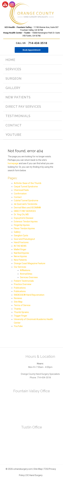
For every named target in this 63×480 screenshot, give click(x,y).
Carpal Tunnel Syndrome (26, 186)
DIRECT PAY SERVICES (25, 211)
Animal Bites (26, 274)
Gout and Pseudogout (24, 239)
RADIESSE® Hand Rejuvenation (29, 295)
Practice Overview (22, 284)
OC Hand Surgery (34, 475)
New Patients (20, 260)
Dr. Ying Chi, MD (21, 214)
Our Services (20, 267)
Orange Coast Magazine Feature (29, 263)
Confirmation (20, 193)
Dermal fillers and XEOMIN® (27, 207)
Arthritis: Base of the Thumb (27, 183)
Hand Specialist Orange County (31, 14)
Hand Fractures (21, 242)
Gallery (17, 232)
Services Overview (29, 277)
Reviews (18, 298)
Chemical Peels (21, 190)
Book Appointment (31, 50)
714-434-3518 (31, 43)
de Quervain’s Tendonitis (25, 204)
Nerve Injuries (20, 256)
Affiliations (25, 270)
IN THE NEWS (20, 246)
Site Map (18, 302)
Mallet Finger (20, 249)
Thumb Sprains (21, 312)
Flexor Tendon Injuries (24, 228)
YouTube (18, 326)
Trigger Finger (20, 315)
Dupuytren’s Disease (23, 218)
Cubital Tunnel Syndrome (26, 200)
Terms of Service (22, 305)
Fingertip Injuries (22, 225)
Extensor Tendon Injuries (26, 221)
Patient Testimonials (24, 281)
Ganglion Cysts (21, 235)
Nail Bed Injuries (21, 253)
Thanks (17, 309)
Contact (18, 197)
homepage (13, 163)
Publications (20, 288)
